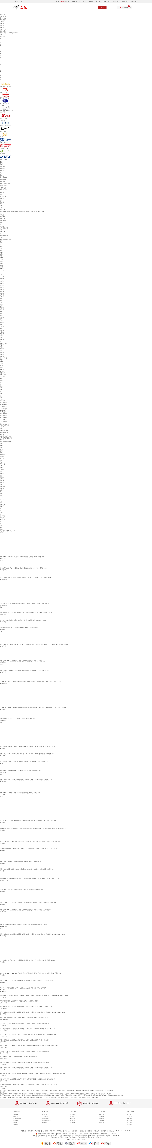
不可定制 (2, 200)
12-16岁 (2, 274)
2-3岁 (1, 261)
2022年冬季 (3, 408)
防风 (1, 252)
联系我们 (30, 1131)
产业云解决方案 (24, 1095)
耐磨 (1, 250)
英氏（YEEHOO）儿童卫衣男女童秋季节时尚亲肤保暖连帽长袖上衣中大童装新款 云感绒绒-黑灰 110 (28, 820)
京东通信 (129, 1122)
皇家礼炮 (63, 1095)
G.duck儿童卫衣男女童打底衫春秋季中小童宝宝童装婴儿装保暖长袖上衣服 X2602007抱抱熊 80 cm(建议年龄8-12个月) (33, 707)
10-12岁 (2, 270)
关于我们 (23, 1131)
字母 (1, 388)
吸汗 (1, 244)
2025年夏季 (3, 421)
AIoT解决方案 (4, 1097)
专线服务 (43, 1095)
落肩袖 (2, 479)
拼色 (1, 386)
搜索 (102, 7)
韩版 (1, 280)
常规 (1, 298)
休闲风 (2, 291)
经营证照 (98, 1138)
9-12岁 (2, 369)
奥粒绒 (2, 334)
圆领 (1, 451)
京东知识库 (3, 16)
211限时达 (45, 1116)
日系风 (2, 287)
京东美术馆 (3, 29)
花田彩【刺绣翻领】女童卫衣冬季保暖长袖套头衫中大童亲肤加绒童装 (19, 627)
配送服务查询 (45, 1118)
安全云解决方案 (4, 1095)
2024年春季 (3, 417)
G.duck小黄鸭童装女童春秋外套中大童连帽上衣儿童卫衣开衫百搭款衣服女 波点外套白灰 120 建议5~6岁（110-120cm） (33, 828)
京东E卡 (129, 1120)
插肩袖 (2, 482)
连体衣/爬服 (3, 189)
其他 (1, 222)
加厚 (1, 306)
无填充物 (2, 231)
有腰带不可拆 (3, 358)
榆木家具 (58, 1095)
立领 (1, 462)
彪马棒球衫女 (70, 1090)
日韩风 (2, 297)
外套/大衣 (2, 166)
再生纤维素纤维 (4, 425)
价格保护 (101, 1116)
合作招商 (45, 1131)
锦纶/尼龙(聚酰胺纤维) (6, 438)
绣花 (1, 449)
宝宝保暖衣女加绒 (24, 1090)
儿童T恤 (2, 170)
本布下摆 (2, 516)
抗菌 (1, 248)
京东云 (84, 1139)
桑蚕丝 (2, 440)
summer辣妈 (79, 1090)
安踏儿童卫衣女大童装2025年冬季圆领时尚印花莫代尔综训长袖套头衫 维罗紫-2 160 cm (24, 670)
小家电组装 (83, 1097)
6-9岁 (1, 367)
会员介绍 (15, 1116)
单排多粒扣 (3, 486)
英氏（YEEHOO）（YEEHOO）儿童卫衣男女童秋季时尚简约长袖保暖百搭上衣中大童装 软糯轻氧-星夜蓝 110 (30, 973)
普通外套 (2, 218)
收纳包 (2, 23)
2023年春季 (3, 410)
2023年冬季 (3, 414)
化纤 (1, 328)
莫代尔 (2, 427)
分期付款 (72, 1118)
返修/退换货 (102, 1120)
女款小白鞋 (89, 1095)
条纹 (1, 397)
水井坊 (78, 1097)
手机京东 (106, 1)
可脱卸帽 (2, 454)
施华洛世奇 (22, 1097)
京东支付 (77, 1139)
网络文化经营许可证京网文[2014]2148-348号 (82, 1136)
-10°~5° (2, 497)
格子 (1, 395)
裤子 (1, 174)
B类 (1, 205)
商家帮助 (52, 1131)
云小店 (27, 1097)
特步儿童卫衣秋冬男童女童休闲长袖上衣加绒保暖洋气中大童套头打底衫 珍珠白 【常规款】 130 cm (27, 960)
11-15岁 (2, 272)
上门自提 (44, 1114)
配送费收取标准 (46, 1120)
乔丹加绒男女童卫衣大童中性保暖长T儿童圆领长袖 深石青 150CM (18, 718)
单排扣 (2, 488)
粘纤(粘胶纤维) (4, 430)
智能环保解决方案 (41, 1097)
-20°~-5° (2, 499)
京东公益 (111, 1131)
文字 (1, 382)
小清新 (2, 295)
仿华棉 (2, 326)
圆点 (1, 393)
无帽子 (2, 345)
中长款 (2, 477)
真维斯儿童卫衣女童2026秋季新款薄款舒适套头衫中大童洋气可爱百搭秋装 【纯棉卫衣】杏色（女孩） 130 (29, 878)
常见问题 (15, 1120)
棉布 (1, 321)
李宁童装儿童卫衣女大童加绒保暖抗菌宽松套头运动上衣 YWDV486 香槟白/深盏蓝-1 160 (24, 761)
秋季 (1, 319)
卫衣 (5, 33)
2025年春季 (3, 419)
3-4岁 (1, 263)
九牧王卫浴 (32, 1097)
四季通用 (2, 317)
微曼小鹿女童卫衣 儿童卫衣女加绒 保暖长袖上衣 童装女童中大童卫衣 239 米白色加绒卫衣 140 (26, 612)
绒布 (1, 336)
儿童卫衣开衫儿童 (13, 1090)
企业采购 (97, 1)
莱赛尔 (2, 434)
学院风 (2, 283)
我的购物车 (125, 7)
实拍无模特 (3, 375)
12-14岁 (2, 371)
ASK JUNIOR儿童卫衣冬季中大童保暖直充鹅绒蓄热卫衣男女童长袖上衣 (20, 793)
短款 (1, 471)
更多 (1, 161)
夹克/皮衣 (2, 217)
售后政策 (101, 1114)
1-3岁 (1, 363)
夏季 (1, 313)
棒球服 (2, 215)
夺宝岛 (129, 1114)
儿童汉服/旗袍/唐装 (5, 183)
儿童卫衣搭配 (44, 1090)
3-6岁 (1, 365)
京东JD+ (129, 1124)
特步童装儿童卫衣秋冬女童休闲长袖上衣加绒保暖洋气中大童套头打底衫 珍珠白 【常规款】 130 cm (27, 746)
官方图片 (2, 376)
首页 (1, 33)
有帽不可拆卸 (3, 343)
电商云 (53, 1095)
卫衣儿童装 (3, 1090)
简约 (1, 527)
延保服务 (129, 1118)
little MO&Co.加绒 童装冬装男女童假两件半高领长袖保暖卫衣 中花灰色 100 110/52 (23, 620)
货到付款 (72, 1114)
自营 (1, 560)
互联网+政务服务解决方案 (53, 1097)
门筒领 (2, 469)
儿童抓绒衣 (3, 179)
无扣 (1, 493)
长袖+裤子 (3, 310)
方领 (1, 460)
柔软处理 (2, 505)
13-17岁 (2, 276)
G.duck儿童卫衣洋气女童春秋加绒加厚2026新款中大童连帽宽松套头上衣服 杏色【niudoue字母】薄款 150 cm (30, 681)
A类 (1, 204)
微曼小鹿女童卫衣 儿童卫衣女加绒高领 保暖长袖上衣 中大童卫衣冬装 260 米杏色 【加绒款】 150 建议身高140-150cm (32, 934)
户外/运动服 (3, 187)
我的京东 (81, 1)
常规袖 (2, 480)
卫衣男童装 (62, 1090)
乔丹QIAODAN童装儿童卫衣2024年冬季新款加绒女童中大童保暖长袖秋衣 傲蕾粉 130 (23, 988)
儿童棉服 (2, 181)
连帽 (1, 467)
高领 (1, 453)
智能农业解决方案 (71, 1095)
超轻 (1, 254)
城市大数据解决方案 (35, 1095)
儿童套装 (2, 168)
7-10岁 (2, 269)
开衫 (1, 378)
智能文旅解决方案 (66, 1097)
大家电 (15, 1122)
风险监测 (96, 1131)
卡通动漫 (2, 401)
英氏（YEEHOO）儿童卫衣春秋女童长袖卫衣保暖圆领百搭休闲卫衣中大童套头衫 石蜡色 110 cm (26, 910)
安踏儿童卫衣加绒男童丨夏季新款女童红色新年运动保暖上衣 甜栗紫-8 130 (20, 861)
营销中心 (59, 1131)
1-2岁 (1, 259)
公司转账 (72, 1122)
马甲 (1, 191)
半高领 (2, 456)
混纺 (1, 324)
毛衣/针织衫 (3, 185)
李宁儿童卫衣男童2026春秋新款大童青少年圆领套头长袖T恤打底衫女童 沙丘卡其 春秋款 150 (25, 577)
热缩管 (78, 1095)
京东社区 (89, 1131)
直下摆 (2, 518)
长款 (1, 475)
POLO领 (2, 464)
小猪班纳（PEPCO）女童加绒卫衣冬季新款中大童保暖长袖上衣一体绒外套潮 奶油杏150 (24, 603)
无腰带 (2, 360)
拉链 (1, 443)
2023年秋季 (3, 415)
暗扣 (1, 484)
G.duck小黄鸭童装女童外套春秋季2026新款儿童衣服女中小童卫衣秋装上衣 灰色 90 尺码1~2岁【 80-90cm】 (30, 848)
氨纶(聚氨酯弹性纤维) (6, 239)
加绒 (1, 304)
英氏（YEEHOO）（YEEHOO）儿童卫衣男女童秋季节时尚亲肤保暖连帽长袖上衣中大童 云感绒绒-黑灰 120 (30, 841)
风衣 (1, 213)
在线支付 (72, 1116)
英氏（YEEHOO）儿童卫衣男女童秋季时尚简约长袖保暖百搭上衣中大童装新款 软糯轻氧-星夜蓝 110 (28, 902)
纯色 (1, 399)
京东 (27, 8)
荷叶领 (2, 458)
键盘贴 (2, 25)
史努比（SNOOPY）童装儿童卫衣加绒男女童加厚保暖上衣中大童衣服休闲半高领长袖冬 (24, 925)
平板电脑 (82, 1095)
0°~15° (2, 495)
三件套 (2, 308)
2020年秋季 (3, 402)
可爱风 (2, 285)
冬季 (1, 315)
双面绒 (2, 323)
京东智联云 (90, 1097)
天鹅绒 (2, 339)
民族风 (2, 282)
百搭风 (2, 289)
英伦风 (2, 278)
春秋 (1, 311)
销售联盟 (81, 1131)
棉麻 (1, 337)
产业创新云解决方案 (14, 1095)
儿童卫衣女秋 (88, 1090)
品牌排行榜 (3, 18)
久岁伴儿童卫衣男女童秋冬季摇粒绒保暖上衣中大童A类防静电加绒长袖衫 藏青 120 (23, 889)
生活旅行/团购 (17, 1118)
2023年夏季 (3, 412)
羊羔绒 (2, 226)
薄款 (1, 300)
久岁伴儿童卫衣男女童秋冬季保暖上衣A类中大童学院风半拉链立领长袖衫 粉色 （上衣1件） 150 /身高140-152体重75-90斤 (34, 644)
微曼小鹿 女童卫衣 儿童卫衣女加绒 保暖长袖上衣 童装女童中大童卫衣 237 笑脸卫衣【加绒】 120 (27, 869)
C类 (1, 207)
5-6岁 (1, 265)
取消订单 (101, 1122)
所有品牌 (2, 36)
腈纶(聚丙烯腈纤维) (5, 436)
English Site (119, 1131)
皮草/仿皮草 (3, 220)
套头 (1, 380)
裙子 (1, 172)
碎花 (1, 391)
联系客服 (15, 1124)
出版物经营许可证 (64, 1136)
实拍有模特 (3, 373)
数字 (1, 384)
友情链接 (74, 1131)
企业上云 (73, 1097)
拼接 (1, 445)
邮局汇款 (72, 1120)
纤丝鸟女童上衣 (35, 1090)
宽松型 (2, 354)
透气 (1, 246)
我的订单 (74, 1)
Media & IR (128, 1131)
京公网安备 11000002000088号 (47, 1134)
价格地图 (95, 1097)
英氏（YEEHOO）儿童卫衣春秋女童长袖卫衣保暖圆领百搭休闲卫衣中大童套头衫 (22, 661)
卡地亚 (94, 1095)
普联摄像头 (3, 20)
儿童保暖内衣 (3, 178)
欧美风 (2, 293)
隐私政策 (103, 1131)
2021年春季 (3, 404)
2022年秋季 (3, 406)
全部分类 (2, 14)
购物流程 (15, 1114)
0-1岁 (1, 257)
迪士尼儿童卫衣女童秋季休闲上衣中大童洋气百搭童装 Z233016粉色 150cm (21, 770)
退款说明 (101, 1118)
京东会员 (90, 1)
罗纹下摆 (2, 519)
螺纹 (1, 525)
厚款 (1, 302)
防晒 (1, 241)
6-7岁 (1, 267)
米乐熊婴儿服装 (109, 1090)
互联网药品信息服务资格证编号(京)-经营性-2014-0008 (84, 1134)
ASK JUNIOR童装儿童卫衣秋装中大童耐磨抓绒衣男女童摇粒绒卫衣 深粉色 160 (22, 557)
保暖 (1, 243)
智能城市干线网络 (101, 1095)
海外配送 (44, 1122)
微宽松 (2, 349)
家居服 (2, 192)
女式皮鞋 (120, 1095)
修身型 (2, 352)
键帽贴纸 (2, 27)
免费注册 (66, 1)
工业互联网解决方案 (112, 1095)
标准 (1, 350)
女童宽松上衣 (53, 1090)
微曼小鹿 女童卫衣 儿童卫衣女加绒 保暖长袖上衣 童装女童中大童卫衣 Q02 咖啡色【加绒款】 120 (27, 754)
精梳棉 (2, 332)
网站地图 (48, 1095)
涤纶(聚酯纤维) (4, 228)
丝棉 (1, 230)
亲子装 (2, 176)
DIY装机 (129, 1116)
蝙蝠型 (2, 356)
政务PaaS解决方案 (13, 1097)
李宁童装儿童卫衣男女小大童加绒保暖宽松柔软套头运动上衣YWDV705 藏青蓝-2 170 (23, 568)
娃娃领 (2, 466)
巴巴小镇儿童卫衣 (98, 1090)
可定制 (2, 198)
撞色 (1, 389)
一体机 (2, 22)
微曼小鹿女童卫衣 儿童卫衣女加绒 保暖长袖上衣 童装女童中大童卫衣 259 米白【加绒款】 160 (26, 780)
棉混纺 (2, 330)
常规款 (2, 473)
